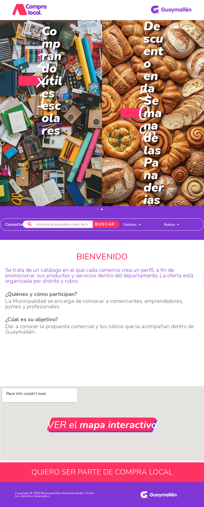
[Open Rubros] (178, 224)
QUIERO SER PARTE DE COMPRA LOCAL (102, 472)
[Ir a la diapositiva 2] (102, 209)
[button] (3, 111)
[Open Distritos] (139, 224)
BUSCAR (105, 224)
